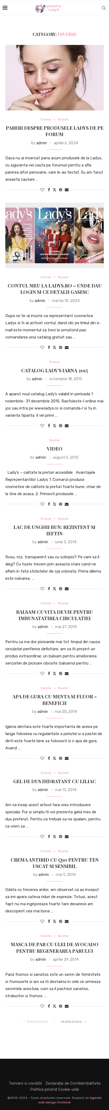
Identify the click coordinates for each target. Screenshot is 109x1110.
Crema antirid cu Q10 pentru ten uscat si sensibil (55, 863)
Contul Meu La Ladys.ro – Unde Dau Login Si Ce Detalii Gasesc (55, 288)
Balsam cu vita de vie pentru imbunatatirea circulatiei (54, 615)
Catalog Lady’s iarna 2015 (54, 370)
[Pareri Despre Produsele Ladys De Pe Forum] (54, 77)
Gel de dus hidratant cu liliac (54, 781)
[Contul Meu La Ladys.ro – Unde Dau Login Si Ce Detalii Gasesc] (54, 235)
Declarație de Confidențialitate (73, 1083)
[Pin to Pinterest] (60, 190)
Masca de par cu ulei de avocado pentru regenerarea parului (54, 947)
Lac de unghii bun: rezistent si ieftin (54, 530)
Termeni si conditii (25, 1083)
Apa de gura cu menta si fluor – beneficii (54, 699)
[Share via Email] (67, 190)
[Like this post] (42, 190)
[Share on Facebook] (49, 190)
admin (41, 143)
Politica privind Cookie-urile (54, 1089)
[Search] (103, 8)
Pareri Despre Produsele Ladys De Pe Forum (54, 131)
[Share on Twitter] (54, 189)
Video (54, 448)
